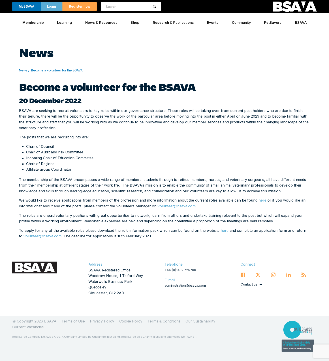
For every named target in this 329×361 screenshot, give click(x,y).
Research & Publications (173, 22)
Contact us (249, 284)
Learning (64, 22)
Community (241, 22)
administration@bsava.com (185, 285)
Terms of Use (73, 321)
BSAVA (301, 22)
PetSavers (273, 22)
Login (51, 6)
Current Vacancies (28, 327)
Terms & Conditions (163, 321)
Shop (135, 22)
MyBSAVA (26, 6)
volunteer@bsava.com (177, 206)
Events (212, 22)
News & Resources (101, 22)
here (261, 200)
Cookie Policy (130, 321)
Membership (33, 22)
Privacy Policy (102, 321)
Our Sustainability (200, 321)
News (23, 70)
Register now (79, 6)
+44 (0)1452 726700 (180, 270)
